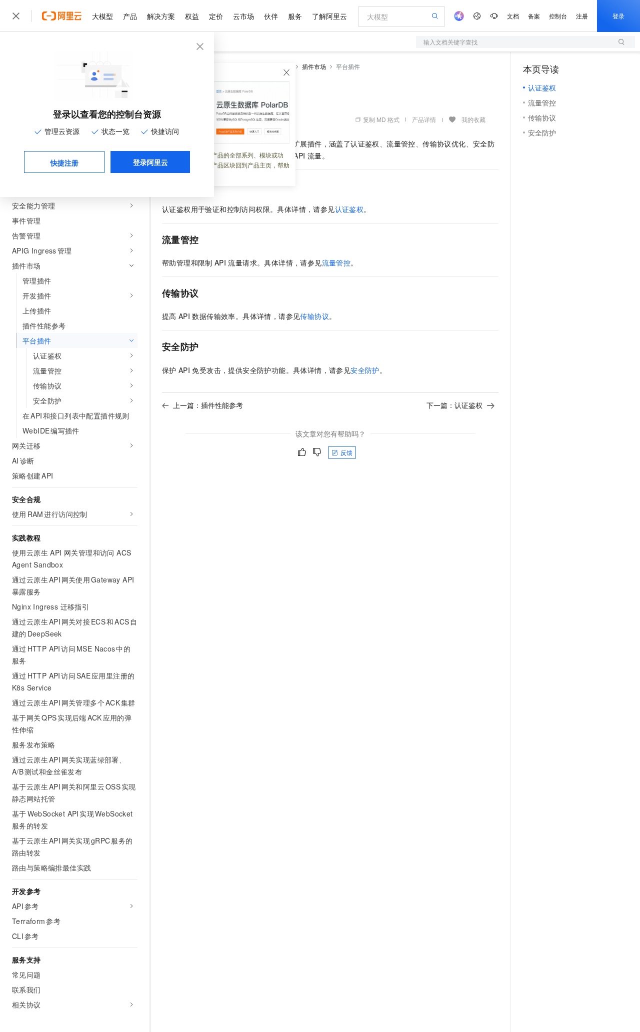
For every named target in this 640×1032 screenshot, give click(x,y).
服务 (295, 16)
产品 (130, 16)
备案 (534, 16)
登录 (618, 16)
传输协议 (314, 316)
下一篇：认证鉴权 (454, 405)
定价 (216, 16)
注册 (582, 16)
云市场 (243, 16)
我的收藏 (474, 119)
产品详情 (424, 119)
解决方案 (161, 16)
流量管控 (336, 263)
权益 (192, 16)
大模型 (102, 16)
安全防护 (365, 370)
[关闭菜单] (16, 16)
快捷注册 (64, 163)
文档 (513, 16)
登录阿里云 (150, 162)
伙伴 (271, 16)
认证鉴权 (349, 209)
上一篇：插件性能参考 (208, 405)
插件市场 (314, 66)
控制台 (558, 16)
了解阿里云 (329, 16)
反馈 (346, 452)
